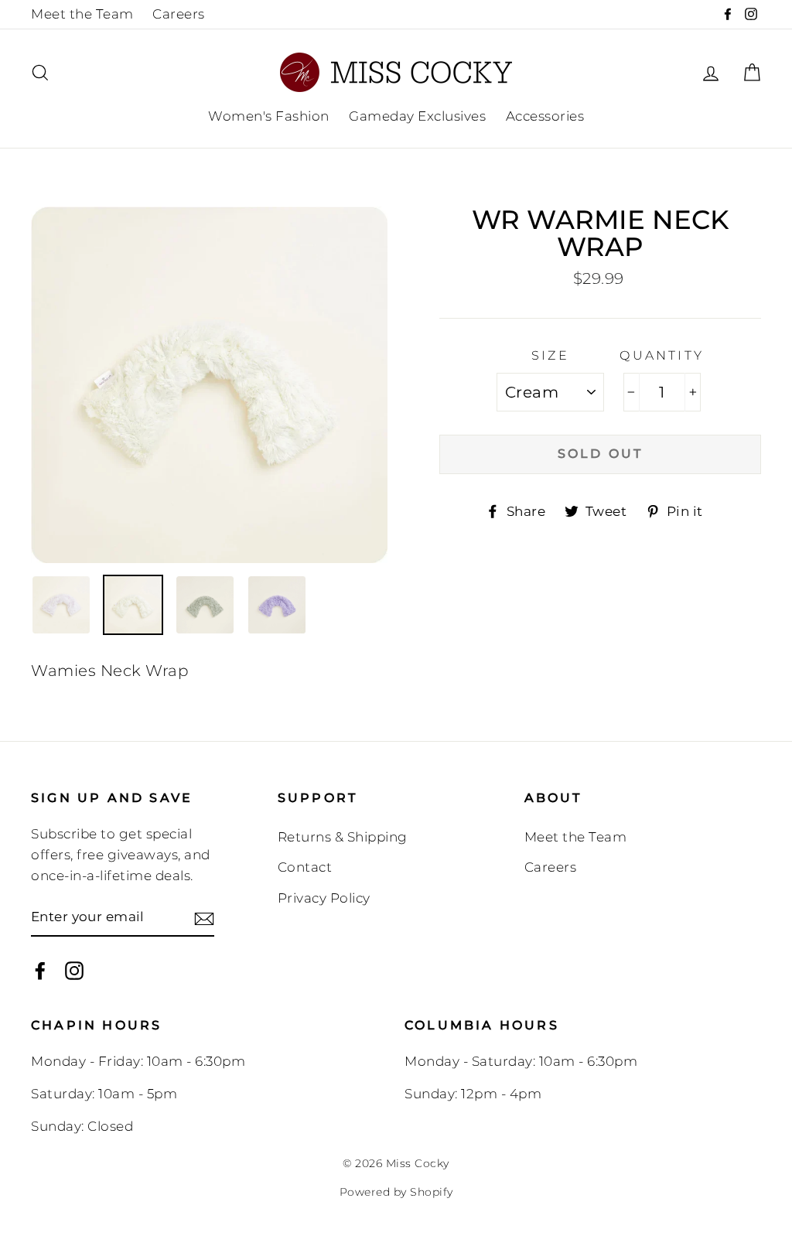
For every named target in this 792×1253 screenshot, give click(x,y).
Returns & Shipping (343, 837)
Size (550, 355)
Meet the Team (82, 14)
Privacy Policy (324, 898)
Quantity (662, 355)
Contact (305, 867)
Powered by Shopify (396, 1192)
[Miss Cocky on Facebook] (40, 970)
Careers (178, 14)
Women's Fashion (268, 116)
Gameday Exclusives (417, 116)
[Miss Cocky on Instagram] (74, 970)
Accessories (545, 116)
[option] (209, 385)
